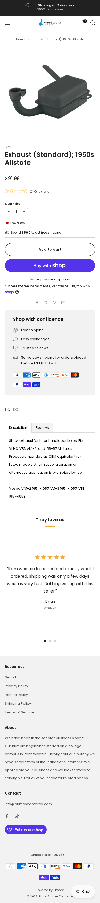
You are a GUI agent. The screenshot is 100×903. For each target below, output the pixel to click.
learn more (55, 9)
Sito (8, 147)
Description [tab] (18, 427)
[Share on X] (46, 302)
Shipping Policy (18, 703)
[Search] (92, 22)
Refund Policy (16, 694)
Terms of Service (19, 712)
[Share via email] (63, 302)
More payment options (50, 279)
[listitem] (50, 8)
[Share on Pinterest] (54, 302)
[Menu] (7, 23)
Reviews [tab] (42, 427)
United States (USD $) (47, 855)
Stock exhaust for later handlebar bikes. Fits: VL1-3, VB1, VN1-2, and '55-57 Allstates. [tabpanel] (47, 468)
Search (11, 677)
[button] (45, 641)
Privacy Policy (16, 685)
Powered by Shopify (50, 890)
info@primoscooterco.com (28, 804)
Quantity (12, 203)
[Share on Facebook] (37, 302)
